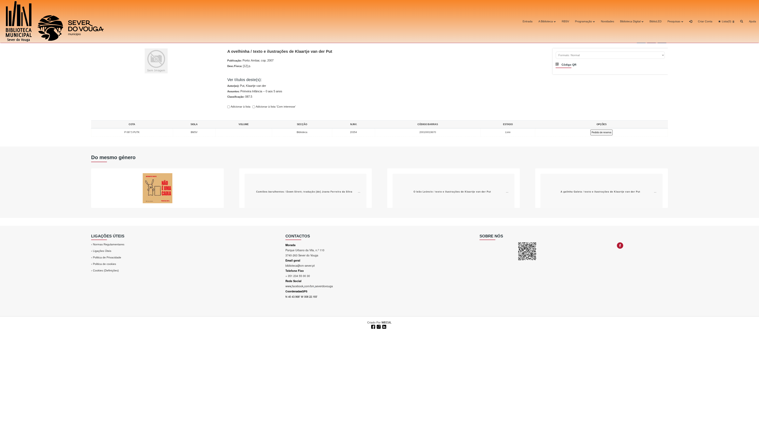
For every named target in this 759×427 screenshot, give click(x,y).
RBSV (565, 21)
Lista (726, 21)
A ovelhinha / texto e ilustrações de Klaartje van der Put (279, 51)
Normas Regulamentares (108, 244)
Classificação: (239, 96)
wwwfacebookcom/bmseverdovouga (309, 286)
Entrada (527, 21)
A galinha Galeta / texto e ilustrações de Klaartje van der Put (600, 191)
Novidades (607, 21)
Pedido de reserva (601, 132)
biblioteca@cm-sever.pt (300, 265)
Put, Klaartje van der (253, 85)
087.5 (248, 96)
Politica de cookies (104, 263)
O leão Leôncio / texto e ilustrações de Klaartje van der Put (452, 191)
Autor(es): (246, 85)
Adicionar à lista (240, 106)
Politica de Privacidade (107, 257)
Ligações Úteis (102, 250)
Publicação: (250, 60)
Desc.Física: (239, 66)
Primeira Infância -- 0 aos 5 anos (261, 91)
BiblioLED (655, 21)
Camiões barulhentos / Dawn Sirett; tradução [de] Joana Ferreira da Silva (304, 191)
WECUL (386, 322)
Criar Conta (705, 21)
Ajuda (752, 21)
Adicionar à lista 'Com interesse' (275, 106)
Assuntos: (254, 91)
